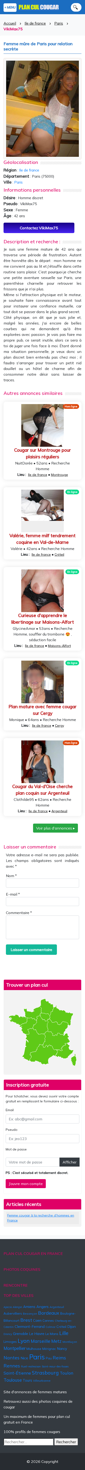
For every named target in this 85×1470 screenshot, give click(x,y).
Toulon (66, 1372)
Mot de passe (16, 1149)
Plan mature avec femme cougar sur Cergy (42, 710)
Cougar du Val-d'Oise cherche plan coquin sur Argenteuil (42, 790)
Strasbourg (45, 1373)
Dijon (71, 1326)
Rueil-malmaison (31, 1366)
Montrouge (59, 475)
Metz (56, 1341)
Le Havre (36, 1333)
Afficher (69, 1162)
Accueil (10, 23)
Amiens (29, 1306)
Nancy (62, 1348)
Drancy (8, 1334)
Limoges (10, 1341)
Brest (26, 1320)
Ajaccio (8, 1307)
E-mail (13, 894)
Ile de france (35, 23)
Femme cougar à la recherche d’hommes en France (40, 1217)
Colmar (50, 1327)
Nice (24, 1358)
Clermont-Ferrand (30, 1326)
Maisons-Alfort (59, 646)
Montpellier (15, 1348)
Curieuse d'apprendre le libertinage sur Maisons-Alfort (42, 619)
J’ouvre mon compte (26, 1183)
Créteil (59, 554)
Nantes (12, 1358)
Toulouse (13, 1380)
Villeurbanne (42, 1380)
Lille (63, 1333)
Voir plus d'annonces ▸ (55, 828)
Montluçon (70, 1342)
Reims (59, 1358)
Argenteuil (59, 811)
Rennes (12, 1366)
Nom (11, 875)
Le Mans (51, 1334)
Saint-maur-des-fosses (55, 1366)
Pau (49, 1358)
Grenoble (20, 1333)
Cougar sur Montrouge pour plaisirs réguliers (42, 453)
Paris (58, 23)
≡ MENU (10, 7)
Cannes (48, 1320)
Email (10, 1110)
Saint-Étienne (17, 1372)
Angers (42, 1306)
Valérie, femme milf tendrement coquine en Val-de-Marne (42, 539)
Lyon (24, 1340)
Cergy (59, 725)
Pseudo (11, 1129)
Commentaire (19, 912)
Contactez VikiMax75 (39, 227)
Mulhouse (33, 1349)
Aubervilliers (13, 1313)
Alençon (17, 1307)
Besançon (30, 1313)
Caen (37, 1320)
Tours (27, 1380)
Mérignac (49, 1349)
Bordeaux (48, 1313)
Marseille (40, 1341)
